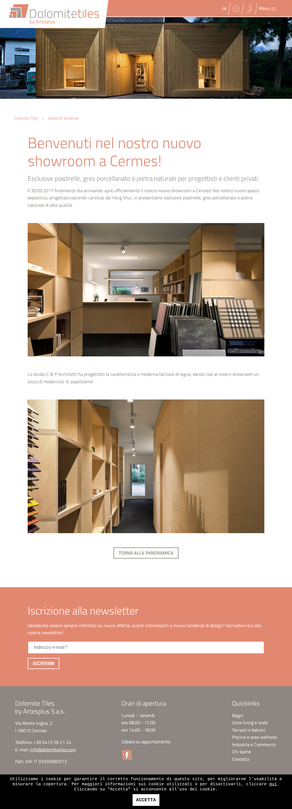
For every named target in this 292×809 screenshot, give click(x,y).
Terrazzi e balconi (248, 729)
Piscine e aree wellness (254, 737)
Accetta (146, 800)
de (224, 8)
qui (273, 784)
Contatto (240, 759)
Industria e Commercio (254, 744)
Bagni (237, 715)
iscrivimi (43, 663)
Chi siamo (241, 751)
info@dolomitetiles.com (53, 749)
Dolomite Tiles (26, 118)
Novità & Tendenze (63, 118)
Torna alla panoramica (146, 552)
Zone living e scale (250, 722)
